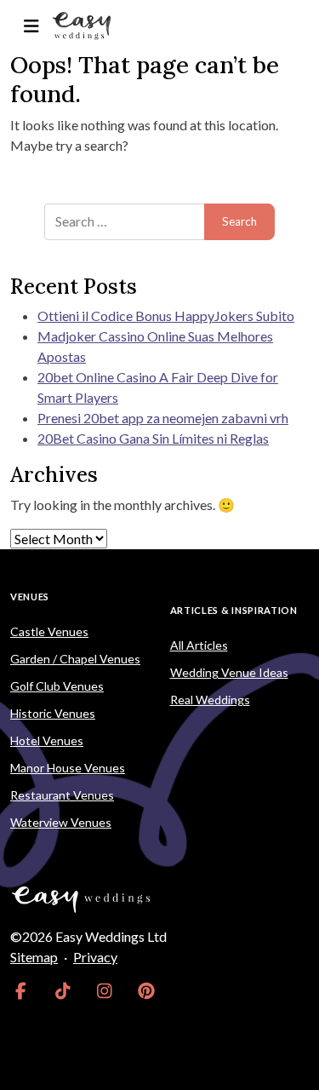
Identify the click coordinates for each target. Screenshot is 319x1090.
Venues (29, 596)
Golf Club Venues (57, 686)
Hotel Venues (46, 740)
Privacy (95, 957)
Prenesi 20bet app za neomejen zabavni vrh (162, 418)
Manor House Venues (67, 767)
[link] (20, 991)
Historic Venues (52, 713)
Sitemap (34, 957)
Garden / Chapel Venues (75, 658)
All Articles (199, 645)
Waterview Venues (60, 822)
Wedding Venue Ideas (229, 672)
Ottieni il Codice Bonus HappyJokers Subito (165, 315)
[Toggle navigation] (31, 26)
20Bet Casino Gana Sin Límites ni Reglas (153, 438)
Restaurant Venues (62, 795)
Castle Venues (49, 631)
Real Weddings (210, 699)
